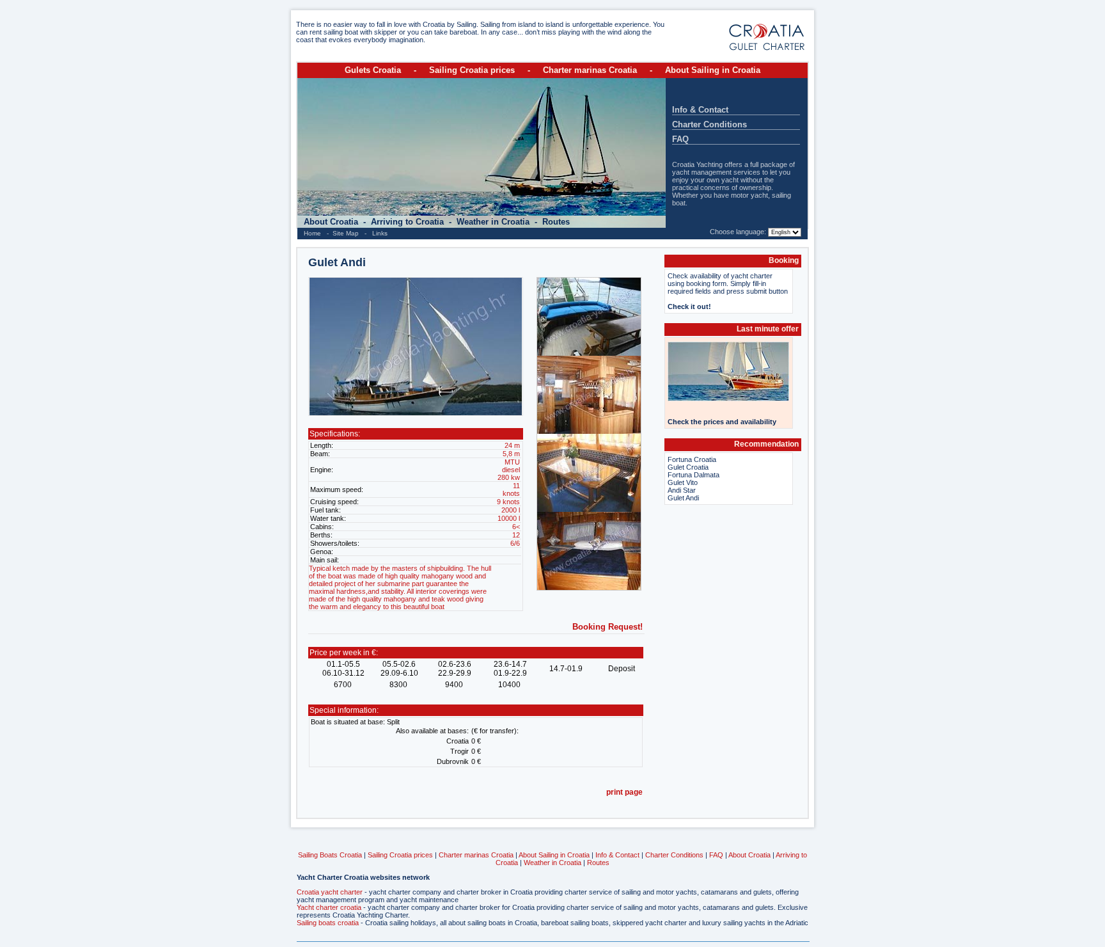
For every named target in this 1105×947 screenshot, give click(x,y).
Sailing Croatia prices (472, 70)
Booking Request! (607, 627)
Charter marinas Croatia (590, 70)
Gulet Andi (683, 498)
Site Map (346, 233)
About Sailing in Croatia (712, 70)
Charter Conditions (709, 124)
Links (380, 233)
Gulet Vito (683, 482)
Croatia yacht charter (330, 892)
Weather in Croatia (494, 222)
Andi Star (682, 490)
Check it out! (689, 306)
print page (624, 792)
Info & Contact (700, 110)
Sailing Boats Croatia (330, 855)
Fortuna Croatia (692, 459)
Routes (556, 222)
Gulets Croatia (373, 70)
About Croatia (332, 222)
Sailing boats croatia (328, 923)
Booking (784, 260)
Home (312, 233)
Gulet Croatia (688, 467)
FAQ (680, 139)
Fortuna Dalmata (693, 475)
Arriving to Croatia (408, 222)
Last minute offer (768, 328)
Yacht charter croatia (329, 907)
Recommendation (766, 444)
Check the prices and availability (722, 422)
